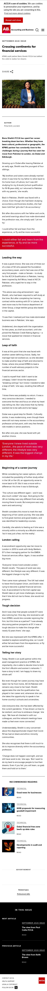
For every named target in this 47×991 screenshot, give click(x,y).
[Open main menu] (43, 30)
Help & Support (8, 981)
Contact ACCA (8, 978)
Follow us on (7, 988)
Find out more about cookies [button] (17, 13)
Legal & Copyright (9, 984)
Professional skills (23, 894)
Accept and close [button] (13, 20)
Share (6, 71)
